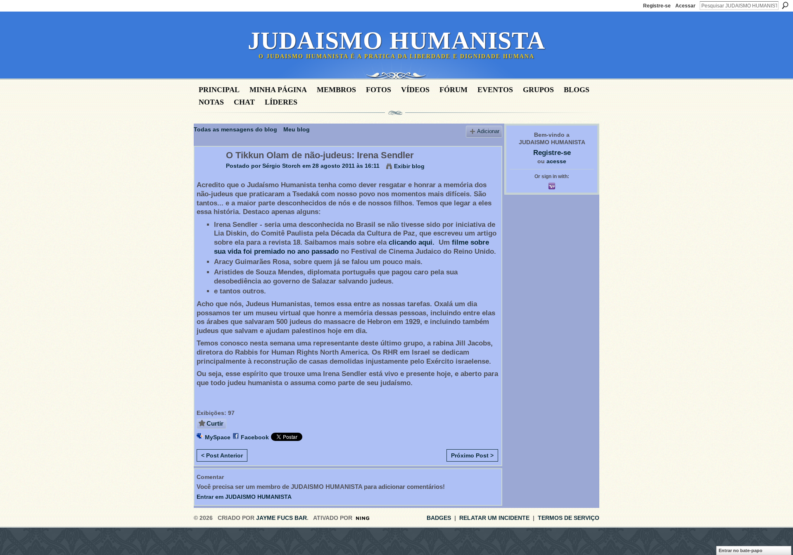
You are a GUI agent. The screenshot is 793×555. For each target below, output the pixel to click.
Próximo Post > (472, 455)
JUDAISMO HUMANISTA (396, 40)
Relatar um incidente (494, 518)
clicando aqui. (413, 242)
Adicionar (488, 131)
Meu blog (296, 129)
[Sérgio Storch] (208, 172)
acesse (556, 161)
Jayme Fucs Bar (281, 518)
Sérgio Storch (281, 165)
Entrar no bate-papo (740, 550)
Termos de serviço (568, 518)
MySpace (217, 437)
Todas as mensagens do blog (235, 129)
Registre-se (657, 6)
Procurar (785, 5)
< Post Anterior (222, 455)
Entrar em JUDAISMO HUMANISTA (244, 496)
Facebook (255, 437)
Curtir (215, 423)
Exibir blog (409, 166)
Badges (439, 518)
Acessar (685, 6)
